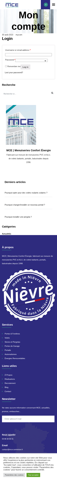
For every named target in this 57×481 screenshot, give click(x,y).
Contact (8, 391)
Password (10, 60)
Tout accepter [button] (33, 475)
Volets (7, 338)
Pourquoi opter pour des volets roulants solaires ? (26, 193)
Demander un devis (45, 4)
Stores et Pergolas (12, 342)
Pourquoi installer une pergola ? (18, 217)
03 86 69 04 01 (7, 439)
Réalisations (10, 379)
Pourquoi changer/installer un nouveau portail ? (25, 205)
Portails (8, 350)
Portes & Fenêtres (12, 334)
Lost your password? (14, 72)
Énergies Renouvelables (15, 358)
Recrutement (10, 383)
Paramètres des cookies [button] (14, 475)
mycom (19, 35)
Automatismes (11, 354)
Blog (6, 387)
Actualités (6, 234)
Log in (25, 67)
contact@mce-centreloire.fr (12, 450)
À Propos (8, 375)
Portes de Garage (12, 346)
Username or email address (18, 50)
